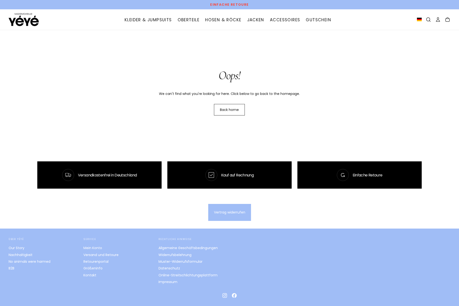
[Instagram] (225, 295)
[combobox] (419, 19)
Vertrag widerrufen (229, 212)
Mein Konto (92, 248)
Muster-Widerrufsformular (180, 261)
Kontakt (89, 275)
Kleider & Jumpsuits (148, 20)
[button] (428, 19)
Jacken (255, 20)
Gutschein (318, 20)
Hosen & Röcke (223, 20)
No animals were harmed (29, 261)
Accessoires (285, 20)
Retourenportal (96, 261)
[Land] (419, 19)
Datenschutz (169, 268)
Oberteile (189, 20)
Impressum (167, 281)
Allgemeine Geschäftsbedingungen (188, 248)
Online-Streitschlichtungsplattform (188, 275)
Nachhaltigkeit (21, 254)
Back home (229, 109)
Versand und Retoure (101, 254)
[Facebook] (234, 295)
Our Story (16, 248)
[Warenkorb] (447, 19)
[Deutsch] (419, 19)
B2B (11, 268)
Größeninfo (93, 268)
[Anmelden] (438, 19)
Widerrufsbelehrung (174, 254)
